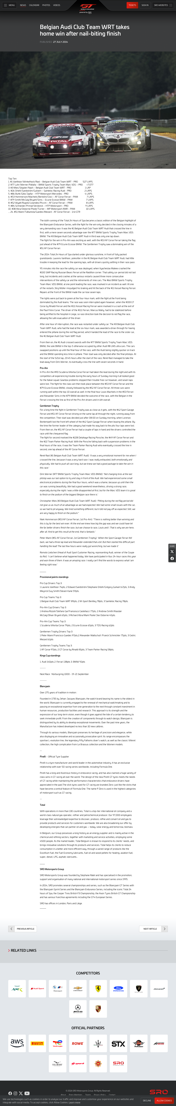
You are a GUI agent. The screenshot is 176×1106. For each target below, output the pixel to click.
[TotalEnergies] (57, 1043)
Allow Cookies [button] (164, 1100)
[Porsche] (98, 1009)
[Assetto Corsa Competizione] (159, 1043)
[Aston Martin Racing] (17, 989)
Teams (88, 1095)
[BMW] (57, 989)
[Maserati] (98, 1043)
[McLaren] (159, 989)
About (63, 1095)
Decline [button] (147, 1100)
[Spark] (78, 1064)
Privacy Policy (100, 1095)
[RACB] (98, 1064)
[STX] (118, 1043)
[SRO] (118, 1064)
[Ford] (118, 989)
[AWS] (17, 1043)
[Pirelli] (37, 1043)
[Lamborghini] (139, 989)
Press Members (75, 1095)
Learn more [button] (74, 1102)
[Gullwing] (57, 1064)
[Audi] (37, 989)
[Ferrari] (98, 989)
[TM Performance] (139, 1043)
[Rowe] (78, 1043)
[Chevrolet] (78, 989)
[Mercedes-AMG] (78, 1009)
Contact (112, 1095)
